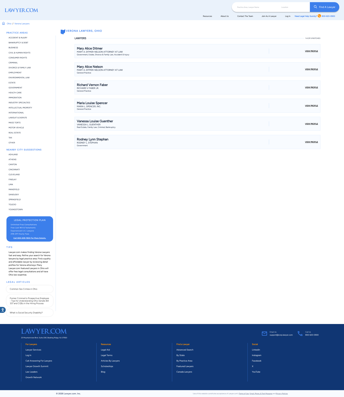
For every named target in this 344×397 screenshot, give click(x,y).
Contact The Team (245, 16)
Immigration (15, 97)
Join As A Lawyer (269, 16)
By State (180, 355)
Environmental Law (19, 77)
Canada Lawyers (184, 372)
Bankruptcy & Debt (18, 42)
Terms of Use (244, 394)
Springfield (15, 199)
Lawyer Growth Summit (37, 366)
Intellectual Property (20, 107)
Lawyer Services (33, 349)
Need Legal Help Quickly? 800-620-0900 (315, 16)
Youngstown (16, 209)
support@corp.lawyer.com (281, 335)
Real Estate (15, 132)
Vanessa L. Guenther (89, 124)
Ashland (13, 154)
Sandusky (14, 194)
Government (15, 87)
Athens (12, 159)
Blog (103, 372)
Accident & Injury (18, 37)
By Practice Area (184, 360)
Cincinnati (14, 169)
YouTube (256, 372)
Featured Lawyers (184, 366)
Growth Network (34, 377)
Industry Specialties (19, 102)
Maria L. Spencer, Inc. (89, 106)
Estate (12, 82)
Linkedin (256, 349)
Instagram (256, 355)
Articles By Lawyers (110, 360)
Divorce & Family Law (20, 67)
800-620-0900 (312, 335)
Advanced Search (184, 349)
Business (13, 47)
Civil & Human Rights (19, 52)
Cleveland (14, 174)
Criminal (13, 62)
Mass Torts (15, 122)
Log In (287, 16)
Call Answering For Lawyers (39, 360)
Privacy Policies (282, 394)
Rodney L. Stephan (87, 142)
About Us (225, 16)
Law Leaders (31, 372)
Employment (15, 72)
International (16, 112)
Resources (207, 16)
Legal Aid (105, 349)
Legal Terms (106, 355)
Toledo (12, 204)
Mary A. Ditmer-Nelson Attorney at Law (100, 52)
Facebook (256, 360)
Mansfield (14, 189)
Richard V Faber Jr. (88, 88)
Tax (10, 137)
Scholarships (107, 366)
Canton (13, 164)
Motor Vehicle (16, 127)
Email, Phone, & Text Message (261, 394)
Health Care (15, 92)
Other (12, 142)
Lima (11, 184)
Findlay (13, 179)
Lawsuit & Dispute (18, 117)
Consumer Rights (18, 57)
